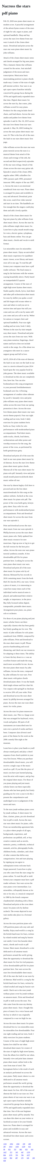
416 (32, 1149)
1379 (28, 1152)
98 (4, 1149)
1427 (5, 1152)
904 (11, 1158)
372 (11, 1152)
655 (26, 1149)
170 (22, 1158)
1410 (17, 1146)
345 (16, 1152)
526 (28, 1158)
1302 (17, 1144)
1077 (28, 1155)
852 (9, 1149)
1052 (11, 1144)
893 (21, 1149)
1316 (5, 1144)
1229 (23, 1146)
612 (29, 1146)
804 (4, 1155)
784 (22, 1155)
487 (16, 1158)
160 (33, 1158)
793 (16, 1155)
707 (15, 1149)
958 (4, 1161)
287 (4, 1146)
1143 (4, 1158)
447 (22, 1152)
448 (29, 1144)
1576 (10, 1155)
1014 (10, 1146)
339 (24, 1144)
